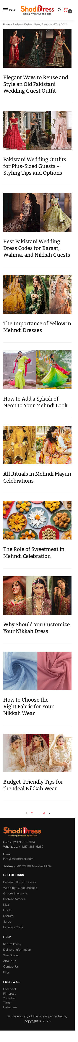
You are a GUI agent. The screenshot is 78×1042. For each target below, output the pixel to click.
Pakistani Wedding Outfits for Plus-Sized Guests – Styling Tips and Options (34, 166)
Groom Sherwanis (15, 893)
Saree (7, 921)
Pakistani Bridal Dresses (19, 882)
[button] (67, 10)
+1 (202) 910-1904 (22, 842)
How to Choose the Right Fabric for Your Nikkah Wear (28, 706)
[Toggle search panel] (59, 10)
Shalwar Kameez (14, 899)
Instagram (10, 1007)
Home (6, 24)
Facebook (10, 989)
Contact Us (11, 966)
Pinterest (9, 993)
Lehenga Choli (13, 927)
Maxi (6, 905)
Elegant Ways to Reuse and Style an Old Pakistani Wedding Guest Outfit (35, 84)
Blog (6, 972)
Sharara (8, 916)
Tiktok (7, 1003)
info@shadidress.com (18, 859)
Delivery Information (17, 950)
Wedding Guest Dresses (20, 888)
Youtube (9, 998)
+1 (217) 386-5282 (31, 847)
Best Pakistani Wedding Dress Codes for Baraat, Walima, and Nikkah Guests (36, 248)
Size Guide (10, 955)
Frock (7, 910)
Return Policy (12, 944)
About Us (9, 961)
